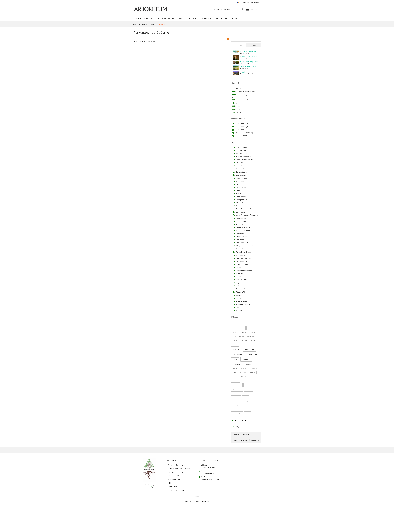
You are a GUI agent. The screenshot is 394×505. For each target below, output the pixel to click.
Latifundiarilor (251, 355)
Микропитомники (242, 304)
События (256, 327)
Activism (239, 203)
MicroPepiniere (242, 280)
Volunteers (240, 212)
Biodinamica (240, 255)
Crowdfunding (247, 364)
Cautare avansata (175, 472)
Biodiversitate (241, 150)
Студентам (244, 340)
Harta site (172, 487)
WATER (238, 310)
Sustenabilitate (242, 147)
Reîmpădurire (241, 200)
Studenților (246, 359)
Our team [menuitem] (192, 18)
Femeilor (245, 397)
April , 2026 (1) (241, 130)
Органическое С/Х (243, 258)
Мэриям (245, 389)
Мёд (237, 283)
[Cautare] (259, 39)
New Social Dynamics (246, 100)
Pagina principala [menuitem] (144, 18)
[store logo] (150, 9)
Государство (241, 233)
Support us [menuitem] (221, 18)
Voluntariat (240, 163)
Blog (153, 24)
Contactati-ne (174, 479)
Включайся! (240, 420)
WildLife (247, 413)
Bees (237, 190)
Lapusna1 (239, 240)
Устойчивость (241, 153)
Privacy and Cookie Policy (179, 469)
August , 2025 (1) (242, 136)
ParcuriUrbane (241, 286)
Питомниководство (243, 270)
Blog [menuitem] (234, 18)
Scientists (243, 372)
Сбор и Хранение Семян (246, 246)
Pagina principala (140, 24)
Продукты (239, 426)
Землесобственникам (238, 336)
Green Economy (242, 249)
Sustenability (241, 221)
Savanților (237, 364)
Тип (239, 106)
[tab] (238, 45)
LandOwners (252, 372)
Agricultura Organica (244, 252)
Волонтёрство (241, 172)
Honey (238, 193)
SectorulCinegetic (237, 413)
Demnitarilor (249, 349)
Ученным (252, 340)
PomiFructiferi (241, 243)
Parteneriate (240, 169)
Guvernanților (246, 405)
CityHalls (235, 376)
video (249, 328)
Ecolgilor (237, 349)
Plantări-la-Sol (237, 385)
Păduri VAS (240, 292)
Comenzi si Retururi (176, 476)
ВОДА (238, 298)
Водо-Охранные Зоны (244, 209)
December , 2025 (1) (243, 133)
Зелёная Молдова (243, 230)
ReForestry (244, 368)
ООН (238, 103)
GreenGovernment (243, 237)
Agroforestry (240, 289)
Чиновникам (243, 332)
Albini (238, 277)
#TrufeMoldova (236, 397)
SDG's (238, 89)
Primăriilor (244, 376)
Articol (235, 332)
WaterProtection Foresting (246, 215)
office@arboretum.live (210, 479)
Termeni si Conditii (176, 490)
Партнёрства (241, 178)
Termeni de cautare (176, 465)
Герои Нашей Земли (244, 160)
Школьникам (250, 336)
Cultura (238, 295)
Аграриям (252, 332)
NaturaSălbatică (248, 409)
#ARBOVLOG (240, 273)
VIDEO (239, 112)
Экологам (235, 344)
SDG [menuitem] (181, 18)
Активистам (248, 385)
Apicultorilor (236, 389)
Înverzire (239, 166)
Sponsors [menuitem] (206, 18)
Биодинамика (241, 261)
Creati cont (230, 2)
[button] (252, 2)
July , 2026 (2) (241, 124)
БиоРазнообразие (243, 156)
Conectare (219, 2)
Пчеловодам (236, 405)
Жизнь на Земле (242, 324)
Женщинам (248, 401)
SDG (234, 324)
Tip (238, 109)
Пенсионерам (248, 393)
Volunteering (241, 181)
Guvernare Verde (242, 227)
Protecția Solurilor (243, 264)
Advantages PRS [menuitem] (166, 18)
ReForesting (240, 218)
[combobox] (228, 9)
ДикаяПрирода (236, 409)
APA (237, 307)
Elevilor (235, 359)
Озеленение (240, 175)
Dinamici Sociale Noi (246, 92)
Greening (239, 184)
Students (235, 372)
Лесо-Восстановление (245, 196)
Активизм (239, 206)
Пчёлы (238, 267)
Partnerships (241, 187)
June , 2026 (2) (241, 127)
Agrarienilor (238, 354)
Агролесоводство (243, 301)
